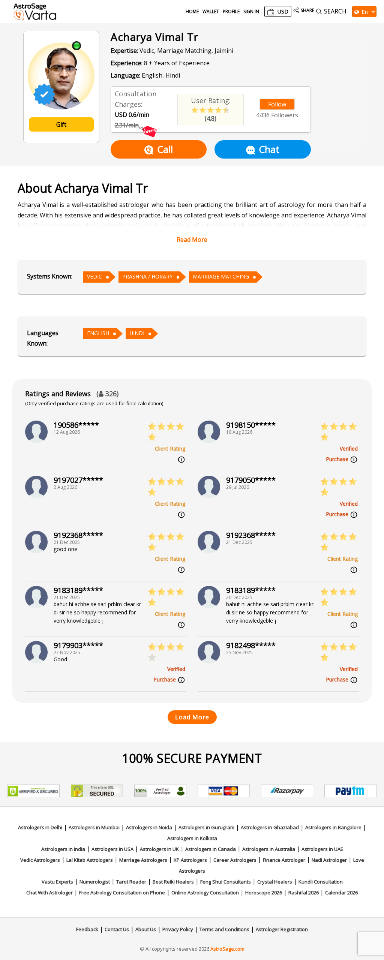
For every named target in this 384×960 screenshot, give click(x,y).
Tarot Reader (131, 881)
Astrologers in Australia (268, 849)
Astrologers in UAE (322, 849)
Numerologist (95, 881)
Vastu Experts (57, 881)
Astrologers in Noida (149, 827)
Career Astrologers (234, 860)
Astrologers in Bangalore (333, 827)
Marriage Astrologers (143, 860)
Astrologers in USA (113, 849)
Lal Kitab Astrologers (89, 860)
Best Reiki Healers (173, 881)
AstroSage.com (227, 948)
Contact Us (117, 929)
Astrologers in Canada (210, 849)
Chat (269, 149)
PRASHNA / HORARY (147, 276)
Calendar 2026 (341, 892)
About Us (145, 929)
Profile (231, 11)
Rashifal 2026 (303, 892)
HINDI (136, 333)
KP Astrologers (190, 860)
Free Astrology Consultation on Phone (122, 892)
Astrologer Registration (282, 929)
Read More (192, 239)
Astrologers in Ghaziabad (270, 827)
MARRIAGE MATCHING (221, 276)
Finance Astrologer (284, 860)
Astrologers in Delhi (40, 827)
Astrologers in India (63, 849)
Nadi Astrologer (329, 860)
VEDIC (94, 276)
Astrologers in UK (159, 849)
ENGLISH (98, 333)
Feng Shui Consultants (225, 881)
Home (192, 11)
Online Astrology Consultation (205, 892)
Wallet (210, 11)
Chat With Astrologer (49, 892)
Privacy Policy (177, 929)
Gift (61, 124)
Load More (192, 717)
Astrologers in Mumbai (94, 827)
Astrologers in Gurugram (206, 827)
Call (165, 149)
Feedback (87, 929)
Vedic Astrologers (40, 860)
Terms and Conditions (224, 929)
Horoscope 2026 (263, 892)
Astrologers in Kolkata (192, 838)
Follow (277, 104)
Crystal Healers (274, 881)
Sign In (251, 11)
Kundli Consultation (320, 881)
